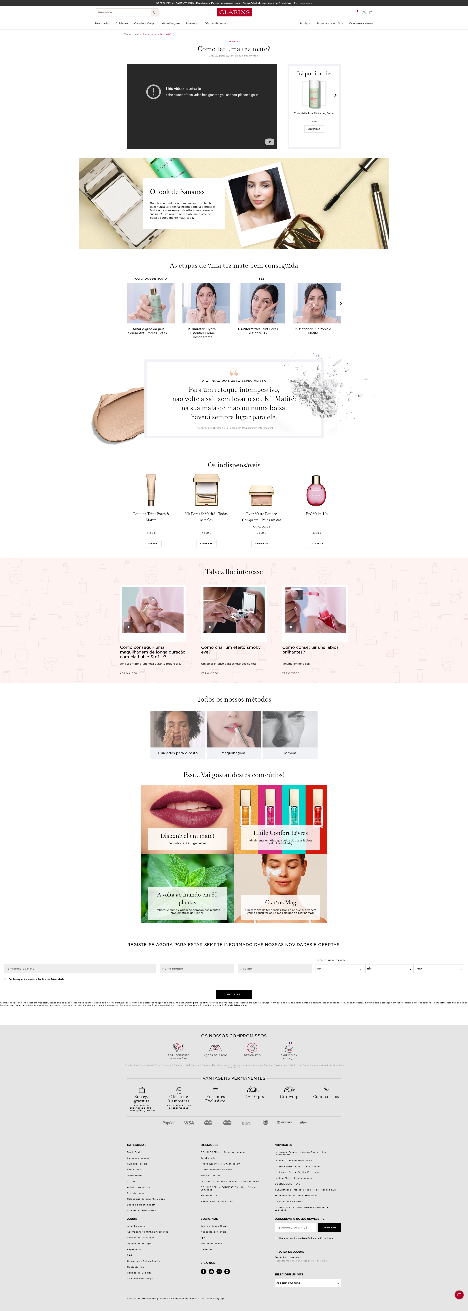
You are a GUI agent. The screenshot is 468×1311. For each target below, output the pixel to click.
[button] (459, 1295)
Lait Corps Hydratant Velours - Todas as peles (230, 1181)
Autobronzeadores (138, 1187)
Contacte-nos (135, 1267)
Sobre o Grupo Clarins (215, 1226)
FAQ (129, 1255)
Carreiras (206, 1249)
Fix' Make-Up (209, 1195)
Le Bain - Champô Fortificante (294, 1160)
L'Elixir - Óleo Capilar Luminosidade (297, 1166)
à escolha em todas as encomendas (179, 1101)
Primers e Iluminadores (141, 1210)
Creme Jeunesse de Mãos (216, 1169)
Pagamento (134, 1249)
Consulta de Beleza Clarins (144, 1261)
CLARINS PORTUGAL (289, 1283)
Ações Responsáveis (213, 1232)
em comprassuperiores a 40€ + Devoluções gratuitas (142, 1102)
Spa (203, 1237)
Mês (369, 968)
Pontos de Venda (211, 1243)
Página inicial (131, 34)
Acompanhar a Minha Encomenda (148, 1232)
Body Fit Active (210, 1175)
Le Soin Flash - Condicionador (294, 1178)
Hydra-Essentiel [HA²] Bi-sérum (220, 1164)
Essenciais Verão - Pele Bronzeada (296, 1195)
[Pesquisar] (155, 12)
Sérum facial (134, 1169)
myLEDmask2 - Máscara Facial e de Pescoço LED (305, 1189)
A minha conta (136, 1226)
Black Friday (135, 1152)
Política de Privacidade (51, 979)
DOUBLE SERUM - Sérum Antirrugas (223, 1152)
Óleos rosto (134, 1175)
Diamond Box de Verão (289, 1201)
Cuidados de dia (137, 1164)
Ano (419, 968)
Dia (319, 968)
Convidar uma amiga (140, 1278)
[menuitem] (356, 12)
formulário (296, 1257)
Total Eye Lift (209, 1158)
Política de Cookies (139, 1273)
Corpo (131, 1181)
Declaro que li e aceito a (36, 979)
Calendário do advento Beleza (146, 1199)
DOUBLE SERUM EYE (287, 1184)
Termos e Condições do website (179, 1298)
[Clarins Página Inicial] (234, 12)
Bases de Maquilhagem (141, 1204)
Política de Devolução (141, 1237)
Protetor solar (136, 1193)
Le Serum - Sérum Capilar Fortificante (298, 1172)
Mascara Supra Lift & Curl (217, 1201)
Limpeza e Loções (138, 1158)
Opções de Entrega (139, 1243)
